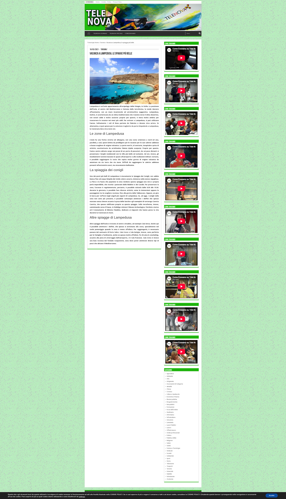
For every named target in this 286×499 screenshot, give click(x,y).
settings (82, 497)
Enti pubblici (170, 404)
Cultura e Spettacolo (173, 394)
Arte (168, 379)
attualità (169, 386)
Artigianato (170, 381)
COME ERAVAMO (130, 33)
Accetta (271, 495)
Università (170, 471)
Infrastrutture (171, 417)
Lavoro (169, 427)
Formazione (170, 407)
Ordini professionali (173, 433)
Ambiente (170, 376)
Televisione (170, 463)
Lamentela (170, 422)
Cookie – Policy (106, 2)
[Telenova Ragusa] (143, 28)
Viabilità (169, 474)
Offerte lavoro (171, 430)
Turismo (102, 42)
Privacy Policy (117, 2)
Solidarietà (170, 456)
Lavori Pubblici (171, 425)
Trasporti (170, 466)
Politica (169, 435)
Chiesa (169, 389)
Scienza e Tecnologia (173, 448)
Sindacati (169, 451)
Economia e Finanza (173, 397)
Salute (169, 443)
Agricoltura (170, 373)
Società (169, 453)
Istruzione (170, 420)
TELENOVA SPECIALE (115, 33)
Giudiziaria (170, 412)
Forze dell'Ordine (172, 409)
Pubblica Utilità (171, 438)
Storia (168, 461)
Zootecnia (170, 479)
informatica (170, 415)
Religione (170, 440)
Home (98, 2)
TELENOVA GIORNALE (100, 33)
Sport (168, 458)
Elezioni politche (172, 399)
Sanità (169, 445)
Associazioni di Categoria (175, 384)
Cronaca (169, 391)
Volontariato (171, 476)
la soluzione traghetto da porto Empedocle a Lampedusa (135, 126)
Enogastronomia (172, 402)
